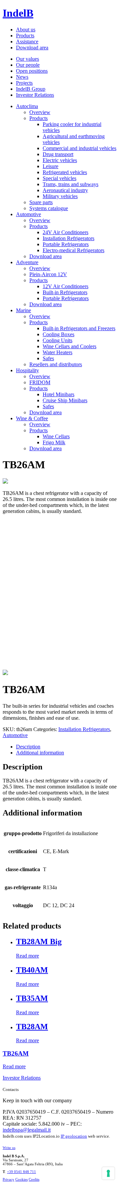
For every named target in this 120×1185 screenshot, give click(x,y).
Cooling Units (57, 340)
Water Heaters (57, 352)
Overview (39, 112)
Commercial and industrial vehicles (79, 148)
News (22, 77)
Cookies (21, 1179)
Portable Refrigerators (66, 244)
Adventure (27, 262)
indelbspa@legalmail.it (27, 1130)
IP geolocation (74, 1136)
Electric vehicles (60, 160)
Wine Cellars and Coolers (69, 346)
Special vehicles (59, 178)
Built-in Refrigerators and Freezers (79, 328)
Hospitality (27, 370)
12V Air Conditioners (65, 286)
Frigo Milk (54, 442)
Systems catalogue (48, 208)
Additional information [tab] (40, 752)
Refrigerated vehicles (65, 172)
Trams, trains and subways (70, 184)
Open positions (32, 71)
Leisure (50, 166)
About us (25, 29)
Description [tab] (28, 746)
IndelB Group (30, 89)
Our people (28, 65)
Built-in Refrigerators (65, 292)
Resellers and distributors (55, 364)
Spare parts (41, 202)
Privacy (8, 1179)
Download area (32, 47)
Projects (24, 83)
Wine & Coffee (32, 418)
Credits (34, 1179)
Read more (27, 956)
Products (25, 35)
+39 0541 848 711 (21, 1172)
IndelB (18, 13)
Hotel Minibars (58, 394)
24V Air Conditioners (65, 232)
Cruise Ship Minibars (65, 400)
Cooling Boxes (58, 334)
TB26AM (16, 1053)
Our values (27, 59)
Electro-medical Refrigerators (73, 250)
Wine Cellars (56, 436)
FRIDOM (39, 382)
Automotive (28, 214)
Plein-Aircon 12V (48, 274)
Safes (48, 358)
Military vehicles (60, 196)
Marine (23, 310)
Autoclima (27, 106)
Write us (9, 1148)
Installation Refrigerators (68, 238)
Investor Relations (35, 95)
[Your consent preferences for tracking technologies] (108, 1173)
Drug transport (58, 154)
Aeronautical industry (65, 190)
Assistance (27, 41)
